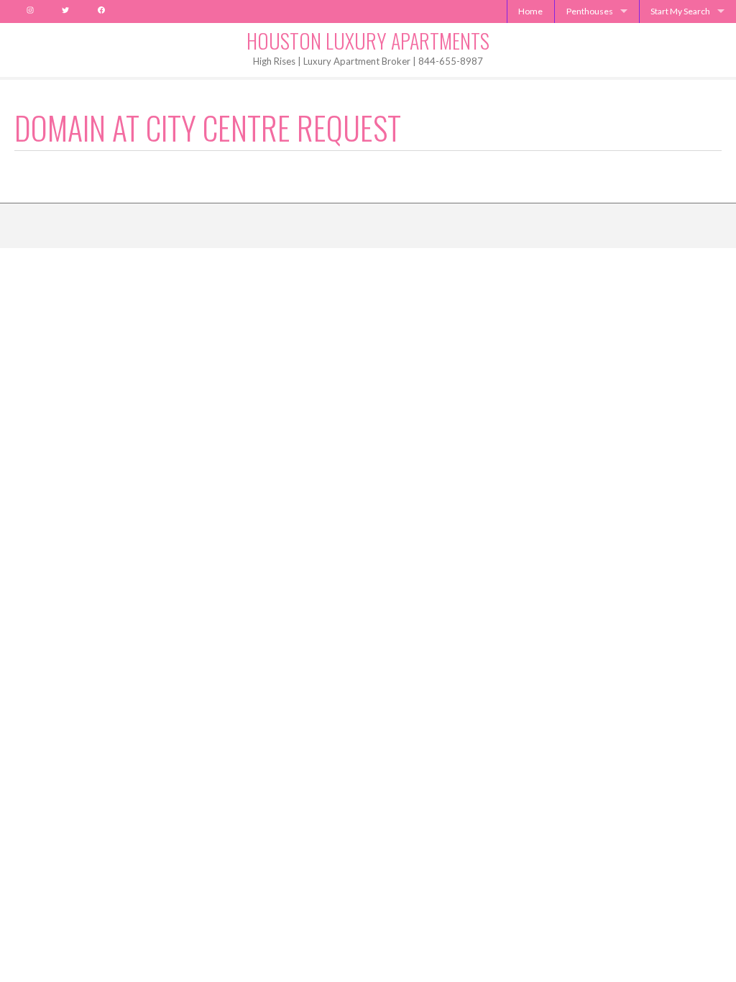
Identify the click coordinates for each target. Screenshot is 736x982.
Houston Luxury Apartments (368, 40)
